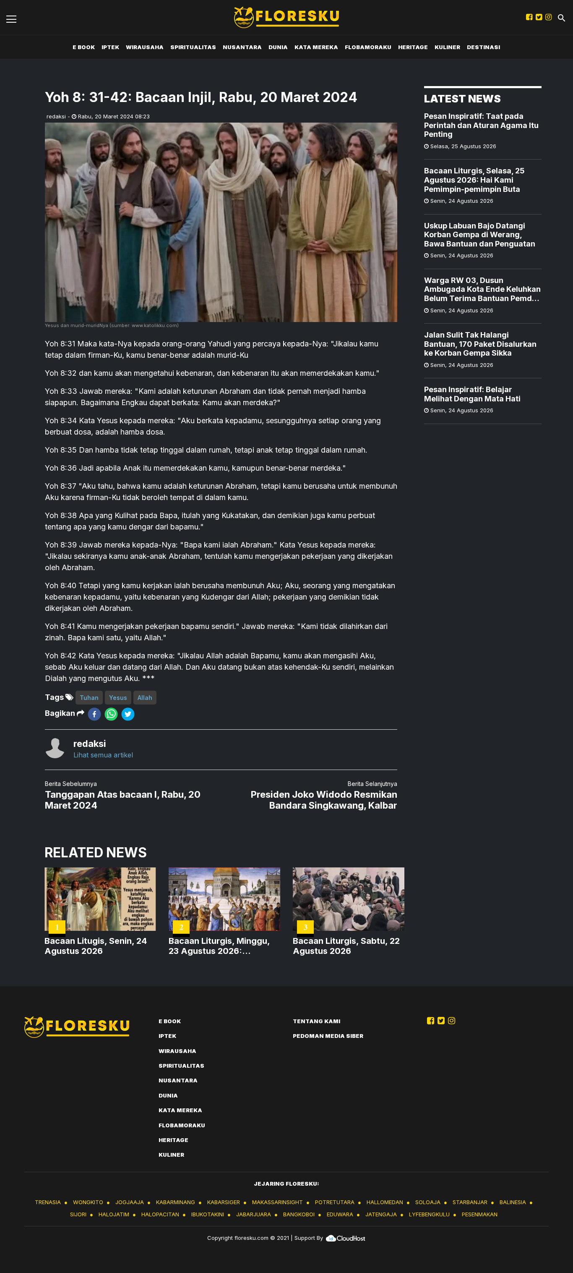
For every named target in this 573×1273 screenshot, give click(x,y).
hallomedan (385, 1202)
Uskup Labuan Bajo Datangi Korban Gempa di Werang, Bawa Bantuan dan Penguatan (479, 234)
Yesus (118, 697)
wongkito (88, 1202)
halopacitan (160, 1214)
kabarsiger (223, 1202)
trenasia (48, 1202)
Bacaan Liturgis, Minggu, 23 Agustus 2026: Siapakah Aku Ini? (219, 946)
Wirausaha (145, 47)
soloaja (427, 1202)
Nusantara (242, 47)
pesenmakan (479, 1214)
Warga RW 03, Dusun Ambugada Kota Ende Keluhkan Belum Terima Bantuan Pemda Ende (482, 289)
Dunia (278, 47)
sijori (78, 1214)
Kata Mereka (316, 47)
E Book (84, 47)
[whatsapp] (111, 713)
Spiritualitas (193, 47)
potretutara (334, 1202)
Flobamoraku (368, 47)
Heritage (413, 47)
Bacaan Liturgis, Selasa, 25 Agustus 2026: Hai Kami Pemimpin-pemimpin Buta (474, 179)
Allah (145, 697)
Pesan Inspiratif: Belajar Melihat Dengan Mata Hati (472, 394)
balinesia (513, 1202)
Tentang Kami (316, 1021)
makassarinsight (277, 1202)
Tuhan (89, 697)
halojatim (114, 1214)
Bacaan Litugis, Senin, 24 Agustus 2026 (95, 946)
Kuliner (447, 47)
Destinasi (483, 47)
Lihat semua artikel (103, 755)
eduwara (340, 1214)
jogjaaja (129, 1202)
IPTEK (110, 47)
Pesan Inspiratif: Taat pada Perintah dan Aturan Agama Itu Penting (481, 125)
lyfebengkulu (429, 1214)
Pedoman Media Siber (328, 1035)
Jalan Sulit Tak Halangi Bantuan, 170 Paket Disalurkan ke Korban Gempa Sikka (480, 343)
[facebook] (94, 713)
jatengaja (381, 1214)
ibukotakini (207, 1214)
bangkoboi (299, 1214)
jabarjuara (253, 1214)
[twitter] (128, 713)
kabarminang (175, 1202)
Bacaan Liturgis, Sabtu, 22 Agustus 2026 (346, 946)
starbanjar (470, 1202)
